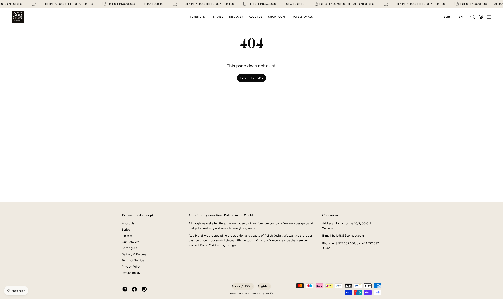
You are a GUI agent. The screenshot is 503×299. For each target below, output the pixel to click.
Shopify (269, 293)
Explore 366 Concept (137, 215)
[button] (472, 17)
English (262, 286)
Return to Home (251, 78)
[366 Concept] (18, 17)
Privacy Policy (131, 266)
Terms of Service (133, 260)
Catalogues (129, 248)
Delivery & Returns (134, 254)
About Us (128, 223)
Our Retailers (130, 242)
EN (461, 16)
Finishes (127, 235)
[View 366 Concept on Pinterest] (143, 289)
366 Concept (244, 293)
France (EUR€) (241, 286)
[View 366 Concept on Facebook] (133, 289)
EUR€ (447, 16)
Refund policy (131, 273)
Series (126, 229)
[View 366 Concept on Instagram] (124, 289)
